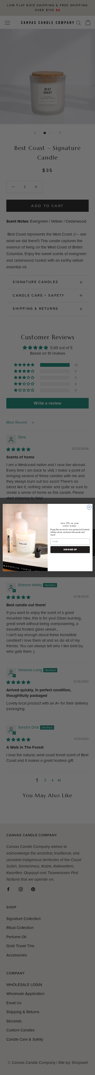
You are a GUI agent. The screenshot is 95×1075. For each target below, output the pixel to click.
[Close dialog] (89, 507)
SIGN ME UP (70, 549)
